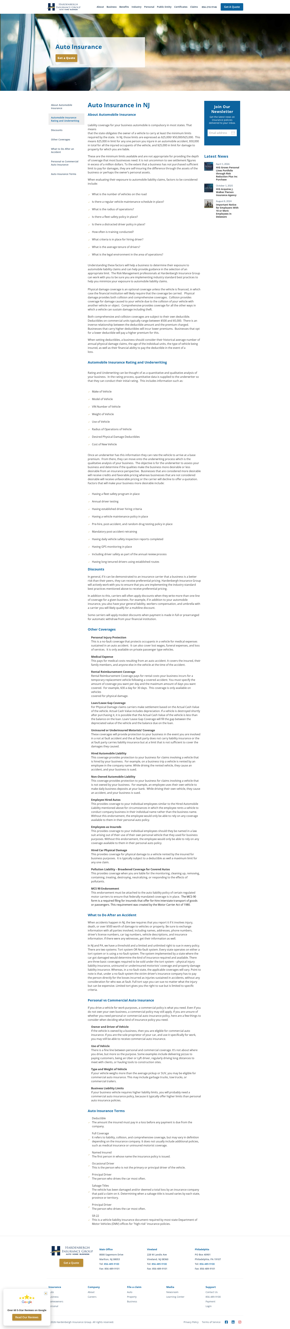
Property (132, 1296)
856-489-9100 (111, 1264)
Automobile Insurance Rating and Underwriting (65, 119)
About (100, 6)
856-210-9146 (209, 7)
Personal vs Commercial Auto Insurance (64, 163)
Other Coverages (60, 139)
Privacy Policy (191, 1322)
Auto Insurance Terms (63, 174)
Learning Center (175, 1296)
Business (112, 6)
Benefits (124, 6)
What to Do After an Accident (62, 150)
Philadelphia (202, 1249)
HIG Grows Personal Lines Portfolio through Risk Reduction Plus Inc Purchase (227, 173)
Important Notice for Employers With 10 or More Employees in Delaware (227, 210)
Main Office (106, 1249)
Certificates (180, 6)
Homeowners (56, 1301)
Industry (136, 6)
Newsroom (172, 1292)
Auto (51, 1292)
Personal (149, 6)
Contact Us (212, 1292)
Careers (92, 1296)
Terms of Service (211, 1322)
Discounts (56, 130)
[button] (45, 1293)
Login (209, 1306)
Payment (210, 1301)
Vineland (152, 1249)
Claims (194, 6)
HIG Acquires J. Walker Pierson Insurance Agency (226, 192)
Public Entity (164, 6)
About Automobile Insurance (61, 106)
